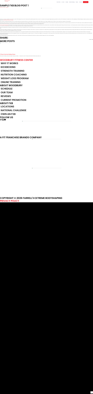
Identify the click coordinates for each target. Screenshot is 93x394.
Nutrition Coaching (14, 74)
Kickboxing (8, 67)
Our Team (7, 92)
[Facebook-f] (1, 120)
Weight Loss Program (15, 78)
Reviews (6, 96)
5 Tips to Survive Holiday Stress (7, 54)
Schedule (6, 88)
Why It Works (9, 63)
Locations (7, 106)
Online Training (11, 82)
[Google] (3, 120)
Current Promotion (13, 100)
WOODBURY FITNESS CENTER (16, 60)
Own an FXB (8, 114)
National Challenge (13, 110)
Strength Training (12, 70)
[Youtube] (5, 120)
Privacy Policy (9, 201)
